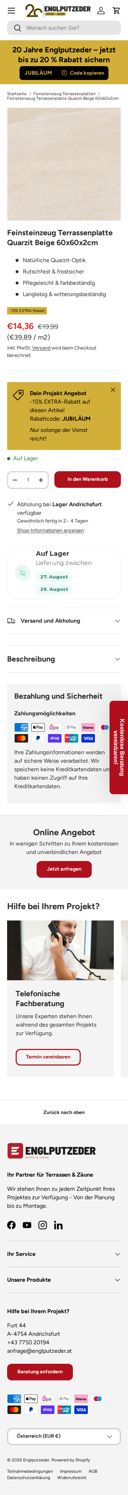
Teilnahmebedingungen (30, 1471)
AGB (93, 1471)
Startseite (17, 94)
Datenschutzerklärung (28, 1477)
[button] (116, 10)
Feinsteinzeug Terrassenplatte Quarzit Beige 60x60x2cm (62, 98)
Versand (41, 348)
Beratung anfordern (40, 1372)
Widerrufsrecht (72, 1477)
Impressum (70, 1471)
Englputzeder (36, 1460)
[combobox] (64, 28)
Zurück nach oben (64, 1112)
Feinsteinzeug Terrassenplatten (64, 94)
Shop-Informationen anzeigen (50, 530)
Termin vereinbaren (48, 1057)
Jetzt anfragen (64, 869)
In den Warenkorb (88, 479)
